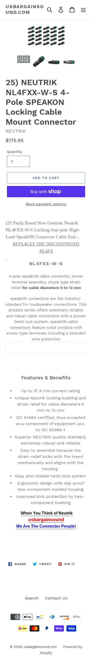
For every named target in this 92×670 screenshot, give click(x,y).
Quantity (14, 152)
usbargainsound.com (25, 9)
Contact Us (56, 598)
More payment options (46, 204)
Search (32, 598)
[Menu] (83, 9)
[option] (23, 61)
